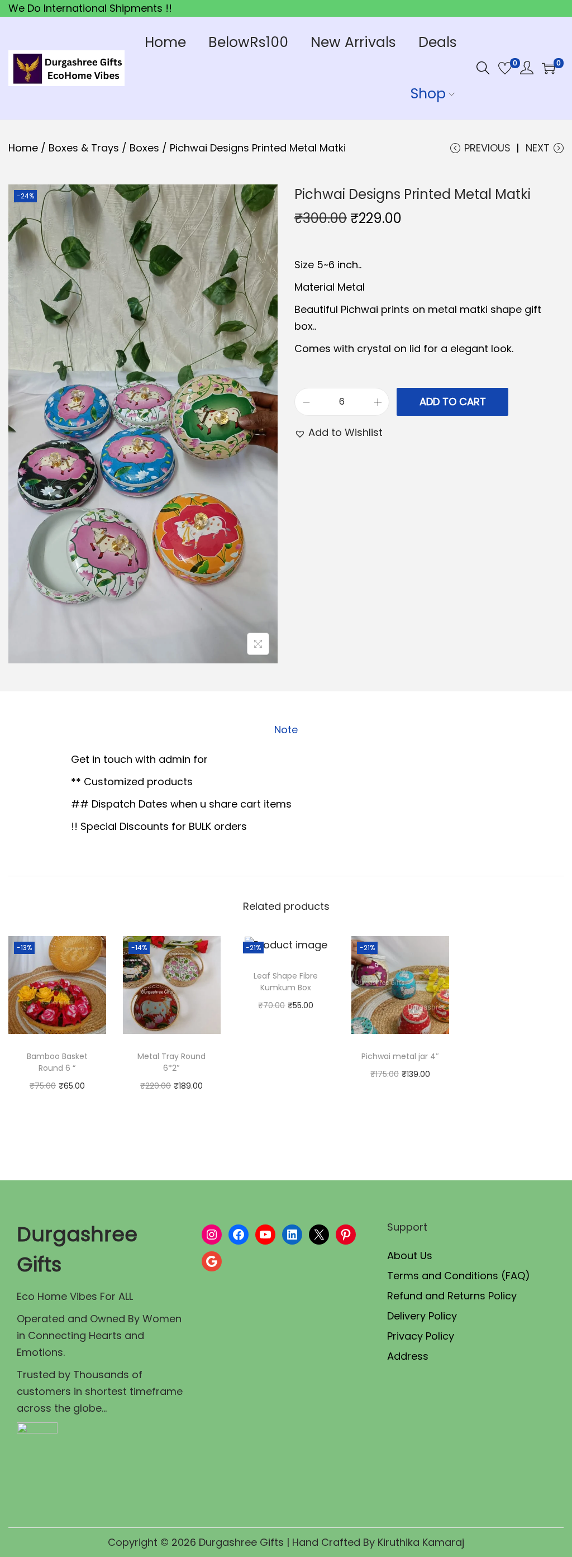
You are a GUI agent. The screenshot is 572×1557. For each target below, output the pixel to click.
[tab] (286, 729)
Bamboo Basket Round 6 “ (57, 1062)
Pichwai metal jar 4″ (400, 1056)
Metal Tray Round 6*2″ (171, 1062)
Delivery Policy (422, 1316)
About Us (409, 1255)
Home (23, 148)
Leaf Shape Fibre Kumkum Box (286, 981)
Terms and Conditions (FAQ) (458, 1276)
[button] (338, 432)
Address (407, 1356)
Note (286, 730)
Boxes (144, 148)
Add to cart (453, 402)
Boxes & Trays (84, 148)
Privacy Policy (420, 1336)
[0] (505, 68)
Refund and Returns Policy (452, 1296)
